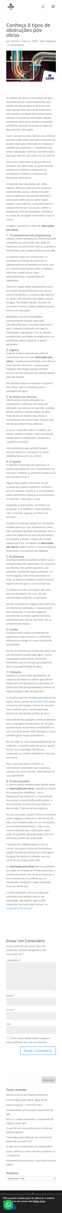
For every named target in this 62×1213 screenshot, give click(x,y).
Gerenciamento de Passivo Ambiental (27, 1094)
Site (8, 1024)
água (47, 290)
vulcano (15, 41)
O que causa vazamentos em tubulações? (29, 1146)
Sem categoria (48, 41)
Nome (10, 995)
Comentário (13, 960)
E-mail (10, 1009)
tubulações (34, 207)
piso (24, 452)
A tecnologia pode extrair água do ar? (27, 1099)
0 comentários (16, 45)
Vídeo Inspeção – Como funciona (24, 1104)
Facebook (11, 908)
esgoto (52, 731)
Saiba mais (39, 1201)
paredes (37, 701)
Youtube (27, 908)
